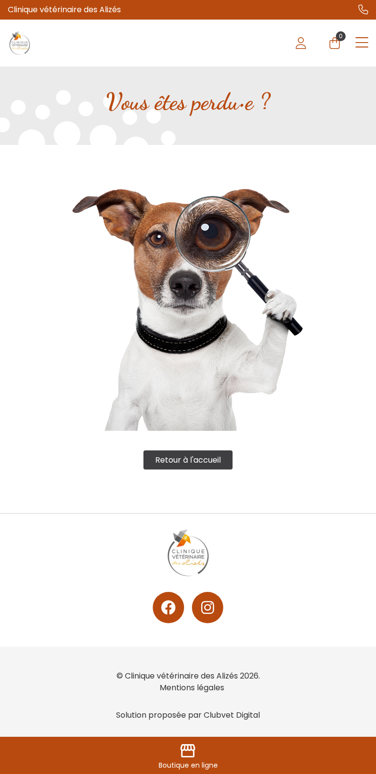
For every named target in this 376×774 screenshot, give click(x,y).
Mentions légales (192, 687)
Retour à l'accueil (188, 460)
